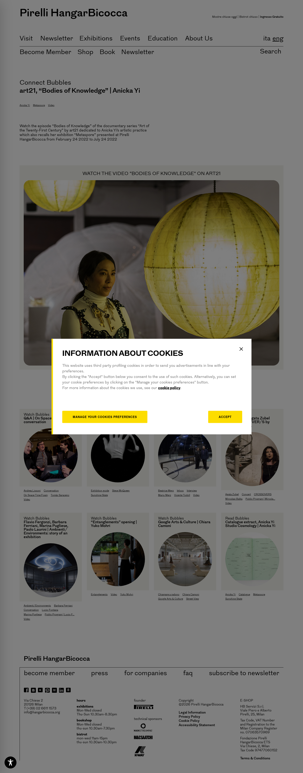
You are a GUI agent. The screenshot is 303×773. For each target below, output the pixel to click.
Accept (225, 417)
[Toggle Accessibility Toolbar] (10, 762)
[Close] (241, 349)
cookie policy (169, 388)
